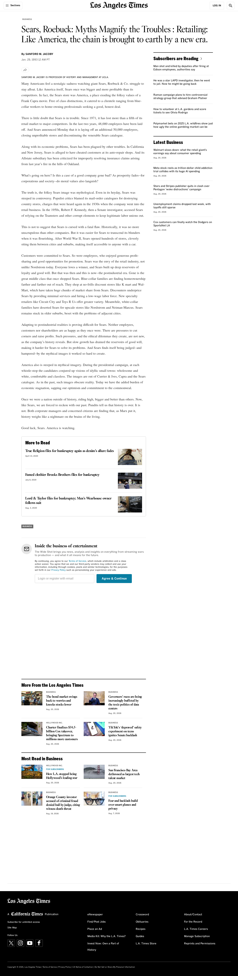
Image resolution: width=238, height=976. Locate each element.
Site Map (12, 928)
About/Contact (193, 914)
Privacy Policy (58, 570)
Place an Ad (94, 929)
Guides (140, 936)
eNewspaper (95, 914)
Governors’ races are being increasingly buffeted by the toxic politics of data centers (125, 703)
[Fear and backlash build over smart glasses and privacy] (94, 799)
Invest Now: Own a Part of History (103, 946)
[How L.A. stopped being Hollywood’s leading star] (31, 772)
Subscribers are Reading (175, 58)
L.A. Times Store (146, 943)
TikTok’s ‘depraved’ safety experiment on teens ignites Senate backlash (125, 731)
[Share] (25, 69)
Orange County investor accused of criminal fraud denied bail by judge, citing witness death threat (63, 803)
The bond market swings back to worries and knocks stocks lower (61, 701)
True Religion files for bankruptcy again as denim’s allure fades (69, 451)
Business (27, 19)
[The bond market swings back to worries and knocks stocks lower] (31, 698)
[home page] (119, 5)
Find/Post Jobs (96, 922)
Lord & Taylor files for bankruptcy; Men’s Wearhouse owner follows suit (68, 501)
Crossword (142, 914)
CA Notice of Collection (83, 967)
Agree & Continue (114, 578)
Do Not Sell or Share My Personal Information (115, 967)
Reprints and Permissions (199, 943)
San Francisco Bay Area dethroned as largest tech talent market (123, 774)
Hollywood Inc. (54, 723)
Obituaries (142, 922)
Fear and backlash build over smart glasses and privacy (123, 805)
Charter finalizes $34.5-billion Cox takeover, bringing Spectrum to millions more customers (62, 733)
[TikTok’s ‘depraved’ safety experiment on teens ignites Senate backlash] (94, 729)
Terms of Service (77, 561)
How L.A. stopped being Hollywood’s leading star (61, 776)
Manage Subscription (197, 936)
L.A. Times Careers (196, 929)
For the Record (193, 922)
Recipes (140, 929)
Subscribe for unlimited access (23, 922)
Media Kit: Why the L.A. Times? (106, 936)
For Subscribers (55, 769)
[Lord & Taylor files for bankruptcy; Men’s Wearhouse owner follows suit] (130, 504)
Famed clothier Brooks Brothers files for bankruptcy (62, 474)
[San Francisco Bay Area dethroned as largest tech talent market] (94, 772)
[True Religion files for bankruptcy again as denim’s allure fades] (130, 457)
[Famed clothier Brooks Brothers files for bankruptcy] (130, 481)
